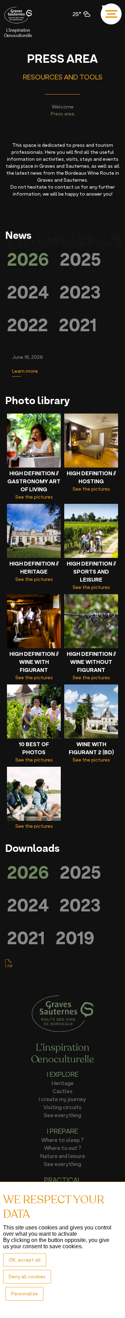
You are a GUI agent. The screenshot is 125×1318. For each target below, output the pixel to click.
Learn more (25, 371)
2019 (75, 938)
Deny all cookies (27, 1276)
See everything (62, 1115)
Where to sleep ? (62, 1139)
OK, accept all (25, 1260)
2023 (80, 292)
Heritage (63, 1083)
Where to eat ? (62, 1147)
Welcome (63, 106)
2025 (80, 259)
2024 (28, 292)
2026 (28, 259)
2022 (27, 325)
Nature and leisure (62, 1155)
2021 (78, 325)
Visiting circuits (62, 1107)
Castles (62, 1091)
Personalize (24, 1293)
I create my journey (62, 1099)
